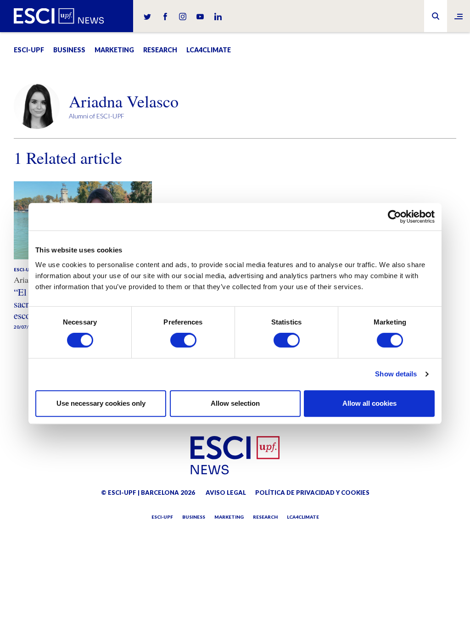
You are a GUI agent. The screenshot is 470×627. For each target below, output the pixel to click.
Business (69, 50)
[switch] (183, 340)
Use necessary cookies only (100, 403)
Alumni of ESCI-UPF (96, 116)
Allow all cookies (369, 403)
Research (160, 50)
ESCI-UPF (29, 50)
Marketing (114, 50)
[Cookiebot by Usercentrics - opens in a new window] (394, 217)
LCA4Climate (208, 50)
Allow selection (235, 403)
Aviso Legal (226, 492)
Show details (396, 374)
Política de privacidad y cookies (312, 492)
